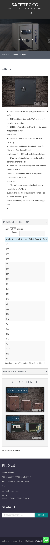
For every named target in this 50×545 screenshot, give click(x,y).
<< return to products (11, 450)
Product (16, 55)
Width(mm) (34, 239)
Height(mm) (20, 239)
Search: (15, 232)
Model (8, 239)
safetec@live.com (9, 491)
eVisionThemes (41, 541)
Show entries (14, 229)
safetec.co (25, 4)
